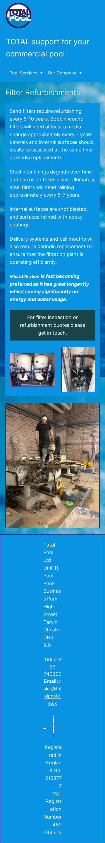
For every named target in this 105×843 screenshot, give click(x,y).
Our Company (62, 72)
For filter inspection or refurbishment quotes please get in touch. (52, 325)
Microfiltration (25, 276)
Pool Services (23, 72)
